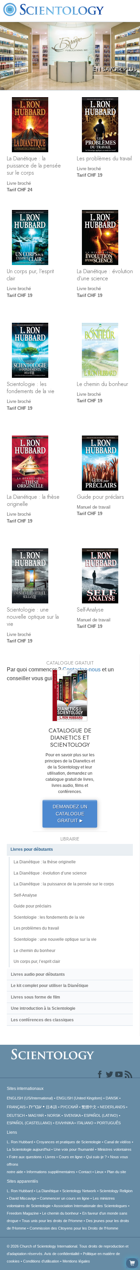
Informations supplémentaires (51, 1172)
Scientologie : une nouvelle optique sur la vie (33, 616)
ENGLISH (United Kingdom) (79, 1098)
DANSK (112, 1098)
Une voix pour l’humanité (74, 1149)
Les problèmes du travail (104, 158)
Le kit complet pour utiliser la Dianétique (49, 985)
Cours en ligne (71, 1157)
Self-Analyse (90, 609)
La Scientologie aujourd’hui (28, 1149)
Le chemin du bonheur (102, 384)
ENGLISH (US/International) (30, 1098)
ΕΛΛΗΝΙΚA (64, 1123)
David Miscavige (22, 1198)
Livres (50, 1157)
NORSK (53, 1115)
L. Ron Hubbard (20, 1142)
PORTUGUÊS (109, 1123)
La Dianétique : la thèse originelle (33, 500)
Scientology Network (79, 1191)
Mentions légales (76, 1261)
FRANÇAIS (16, 1107)
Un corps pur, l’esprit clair (30, 274)
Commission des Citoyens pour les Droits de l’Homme (74, 1228)
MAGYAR (36, 1115)
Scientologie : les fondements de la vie (30, 387)
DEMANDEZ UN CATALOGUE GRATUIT (70, 813)
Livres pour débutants (32, 849)
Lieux (99, 1172)
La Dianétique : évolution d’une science (105, 274)
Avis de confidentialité (62, 1254)
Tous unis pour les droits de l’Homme (52, 1221)
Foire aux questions (25, 1157)
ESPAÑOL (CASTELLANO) (29, 1123)
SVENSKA (72, 1115)
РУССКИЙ (69, 1107)
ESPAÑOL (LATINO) (101, 1115)
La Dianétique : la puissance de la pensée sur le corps (34, 165)
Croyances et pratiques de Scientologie (68, 1142)
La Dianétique (47, 1191)
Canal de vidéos (117, 1142)
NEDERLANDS (112, 1107)
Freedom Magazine (23, 1213)
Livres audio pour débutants (38, 974)
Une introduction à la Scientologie (43, 1008)
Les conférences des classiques (42, 1020)
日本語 (51, 1107)
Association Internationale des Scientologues (90, 1206)
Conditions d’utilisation (41, 1261)
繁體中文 (89, 1107)
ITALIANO (85, 1123)
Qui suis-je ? (96, 1157)
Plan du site (116, 1172)
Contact (84, 1172)
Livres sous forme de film (35, 997)
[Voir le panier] (132, 1263)
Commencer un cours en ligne (64, 1198)
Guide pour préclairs (100, 497)
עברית (35, 1106)
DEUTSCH (16, 1115)
